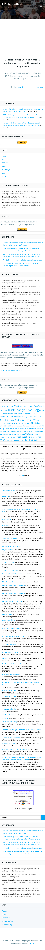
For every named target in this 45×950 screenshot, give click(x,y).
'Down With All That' (9, 491)
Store (4, 176)
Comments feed (7, 921)
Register (5, 911)
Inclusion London (23, 426)
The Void (5, 718)
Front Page (6, 170)
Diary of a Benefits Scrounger (12, 574)
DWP (34, 420)
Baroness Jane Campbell (26, 406)
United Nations (14, 434)
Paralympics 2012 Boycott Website (14, 664)
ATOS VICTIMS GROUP (10, 538)
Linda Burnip (8, 428)
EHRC (39, 420)
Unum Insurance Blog (9, 722)
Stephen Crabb (21, 431)
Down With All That (8, 620)
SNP (15, 431)
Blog (3, 159)
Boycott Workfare (8, 550)
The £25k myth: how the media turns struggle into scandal (22, 260)
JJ (14, 87)
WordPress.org (7, 925)
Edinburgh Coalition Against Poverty (14, 636)
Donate (4, 166)
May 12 (20, 87)
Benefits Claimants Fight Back (12, 546)
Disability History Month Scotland (13, 585)
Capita (41, 410)
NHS (30, 428)
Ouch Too (5, 658)
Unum (21, 434)
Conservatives (6, 413)
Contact (5, 163)
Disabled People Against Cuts (12, 601)
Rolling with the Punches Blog (12, 674)
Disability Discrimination (11, 416)
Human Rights (30, 423)
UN (1, 434)
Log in (4, 914)
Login (4, 173)
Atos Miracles (6, 519)
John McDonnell (33, 426)
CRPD (15, 414)
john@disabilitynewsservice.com (12, 370)
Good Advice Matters (9, 644)
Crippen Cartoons (8, 562)
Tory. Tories (34, 431)
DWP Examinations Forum (11, 628)
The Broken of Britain (9, 696)
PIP (1, 431)
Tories (28, 431)
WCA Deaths (28, 434)
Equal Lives (3, 423)
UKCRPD (41, 431)
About (4, 156)
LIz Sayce (14, 428)
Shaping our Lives (8, 431)
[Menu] (41, 6)
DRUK (29, 420)
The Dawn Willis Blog (9, 709)
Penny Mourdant (37, 429)
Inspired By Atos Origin (10, 652)
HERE (22, 476)
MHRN (26, 428)
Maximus (21, 428)
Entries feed (6, 918)
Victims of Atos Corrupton (11, 738)
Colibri (31, 943)
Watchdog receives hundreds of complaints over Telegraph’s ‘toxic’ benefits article (21, 205)
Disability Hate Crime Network (30, 417)
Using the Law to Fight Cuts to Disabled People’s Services (21, 730)
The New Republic (8, 715)
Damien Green (23, 414)
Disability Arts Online (9, 582)
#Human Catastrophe (7, 406)
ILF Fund (14, 426)
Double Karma (7, 614)
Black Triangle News (20, 410)
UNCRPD (5, 434)
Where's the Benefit (9, 744)
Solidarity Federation (9, 690)
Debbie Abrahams (34, 414)
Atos (16, 405)
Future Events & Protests (15, 423)
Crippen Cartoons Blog (10, 570)
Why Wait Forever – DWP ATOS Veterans (16, 749)
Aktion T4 (5, 496)
